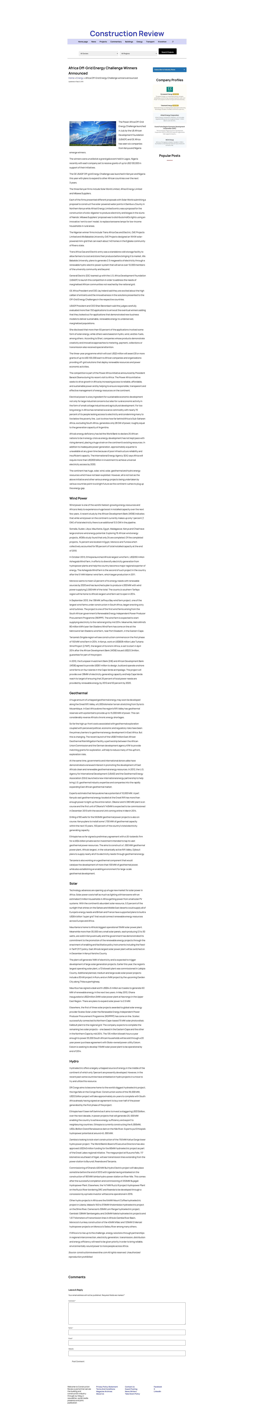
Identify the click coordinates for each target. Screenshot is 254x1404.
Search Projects (168, 52)
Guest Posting (131, 1389)
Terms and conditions (105, 1389)
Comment (72, 1301)
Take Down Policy (132, 1394)
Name (70, 1328)
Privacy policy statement (107, 1387)
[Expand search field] (173, 41)
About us (100, 1394)
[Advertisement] (127, 14)
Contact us (130, 1387)
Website (71, 1349)
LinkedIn (157, 1391)
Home (71, 77)
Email (70, 1338)
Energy (79, 77)
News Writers (131, 1391)
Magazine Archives (104, 1391)
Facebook (158, 1387)
